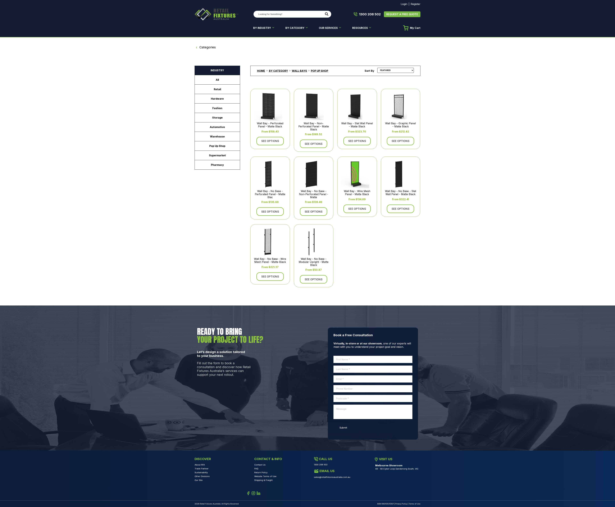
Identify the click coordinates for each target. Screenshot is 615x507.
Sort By (369, 70)
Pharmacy (217, 164)
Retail (217, 89)
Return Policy (260, 472)
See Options (270, 141)
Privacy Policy (401, 504)
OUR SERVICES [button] (328, 27)
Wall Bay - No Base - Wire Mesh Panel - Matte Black (270, 260)
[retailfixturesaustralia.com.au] (216, 14)
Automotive (217, 127)
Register (415, 4)
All (217, 79)
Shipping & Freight (263, 480)
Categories (207, 47)
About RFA (200, 464)
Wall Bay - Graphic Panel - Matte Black (400, 125)
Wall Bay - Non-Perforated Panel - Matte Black (313, 126)
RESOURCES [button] (360, 27)
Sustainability (201, 472)
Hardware (217, 98)
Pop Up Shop (217, 146)
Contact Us (260, 464)
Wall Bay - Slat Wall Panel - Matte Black (357, 125)
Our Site (199, 480)
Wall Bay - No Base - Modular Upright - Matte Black (313, 262)
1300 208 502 (370, 14)
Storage (217, 117)
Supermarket (217, 155)
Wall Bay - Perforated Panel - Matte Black (270, 125)
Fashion (217, 108)
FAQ (256, 468)
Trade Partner (202, 468)
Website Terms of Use (265, 476)
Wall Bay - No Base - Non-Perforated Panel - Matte (313, 194)
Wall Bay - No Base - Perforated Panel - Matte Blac (270, 194)
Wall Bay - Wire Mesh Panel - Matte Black (357, 193)
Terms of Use (414, 504)
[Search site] (327, 14)
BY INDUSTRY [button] (262, 27)
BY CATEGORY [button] (295, 27)
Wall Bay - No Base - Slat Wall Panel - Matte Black (400, 193)
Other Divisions (202, 476)
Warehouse (217, 136)
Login (404, 4)
